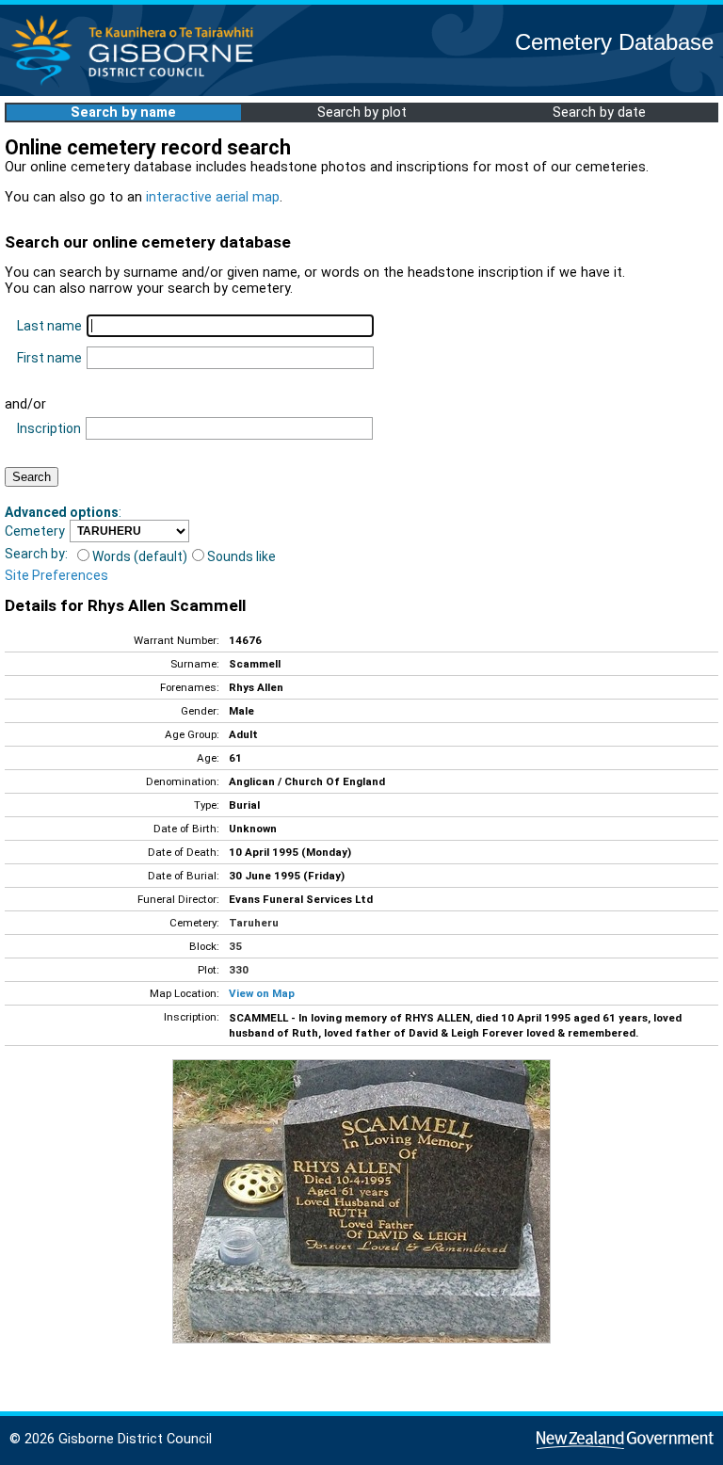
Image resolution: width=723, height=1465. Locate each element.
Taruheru (254, 922)
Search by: (36, 553)
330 (239, 969)
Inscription (49, 428)
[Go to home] (137, 84)
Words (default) (139, 556)
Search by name (123, 113)
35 (235, 946)
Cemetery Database (614, 42)
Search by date (599, 113)
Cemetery (35, 531)
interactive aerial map (213, 197)
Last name (49, 325)
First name (49, 357)
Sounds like (241, 556)
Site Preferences (56, 575)
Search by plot (362, 113)
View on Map (262, 993)
